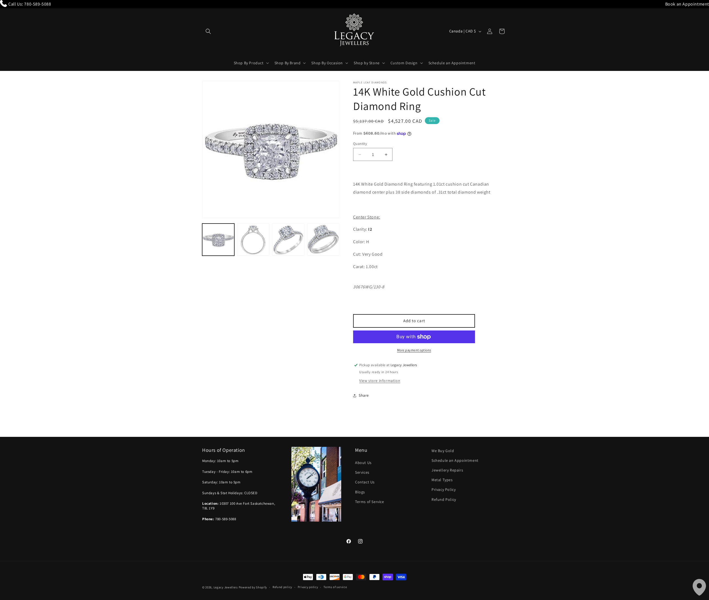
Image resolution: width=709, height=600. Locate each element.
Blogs (360, 491)
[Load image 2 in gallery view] (253, 240)
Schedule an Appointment (455, 460)
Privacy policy (308, 587)
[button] (208, 31)
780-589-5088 (37, 4)
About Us (363, 462)
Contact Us (365, 482)
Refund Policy (443, 499)
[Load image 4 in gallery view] (323, 240)
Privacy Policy (443, 489)
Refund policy (282, 587)
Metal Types (442, 479)
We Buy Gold (442, 450)
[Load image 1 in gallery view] (218, 240)
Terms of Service (369, 501)
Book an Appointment (687, 4)
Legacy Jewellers (226, 587)
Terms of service (335, 587)
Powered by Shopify (253, 587)
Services (362, 472)
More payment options (414, 350)
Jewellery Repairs (447, 470)
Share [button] (364, 395)
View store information (379, 380)
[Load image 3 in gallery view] (288, 240)
